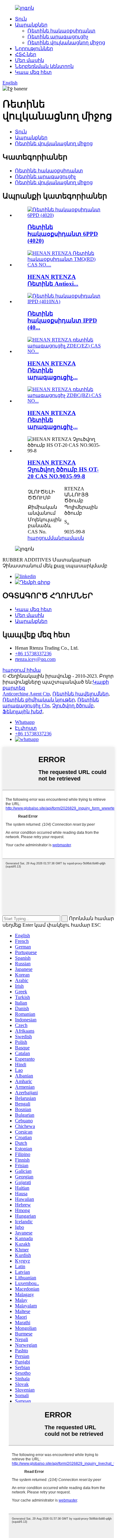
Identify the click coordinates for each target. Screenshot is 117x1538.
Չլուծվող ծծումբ (73, 705)
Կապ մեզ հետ (33, 72)
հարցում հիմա (21, 670)
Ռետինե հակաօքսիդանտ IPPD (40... (62, 320)
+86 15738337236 (33, 653)
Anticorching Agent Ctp (26, 693)
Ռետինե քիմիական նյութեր (38, 699)
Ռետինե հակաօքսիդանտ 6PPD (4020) (62, 234)
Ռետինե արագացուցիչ (57, 36)
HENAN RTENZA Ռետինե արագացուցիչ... (52, 370)
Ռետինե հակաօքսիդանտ (61, 30)
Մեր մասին (29, 60)
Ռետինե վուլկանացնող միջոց (66, 42)
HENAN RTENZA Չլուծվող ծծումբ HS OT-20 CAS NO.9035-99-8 (63, 469)
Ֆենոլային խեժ (22, 711)
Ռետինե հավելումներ (80, 693)
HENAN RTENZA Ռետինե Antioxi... (52, 280)
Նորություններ (34, 48)
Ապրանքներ (31, 24)
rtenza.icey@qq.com (35, 659)
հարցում (38, 538)
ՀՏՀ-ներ (25, 54)
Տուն (21, 18)
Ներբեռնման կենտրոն (44, 66)
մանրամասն (67, 538)
